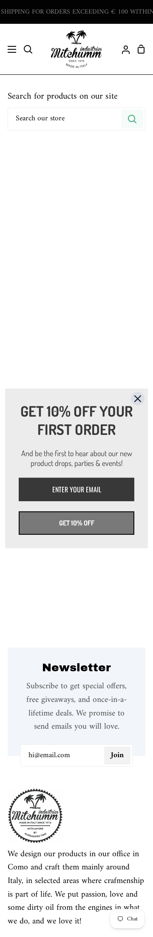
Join (117, 755)
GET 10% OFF (76, 523)
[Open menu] (8, 49)
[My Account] (122, 49)
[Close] (138, 399)
